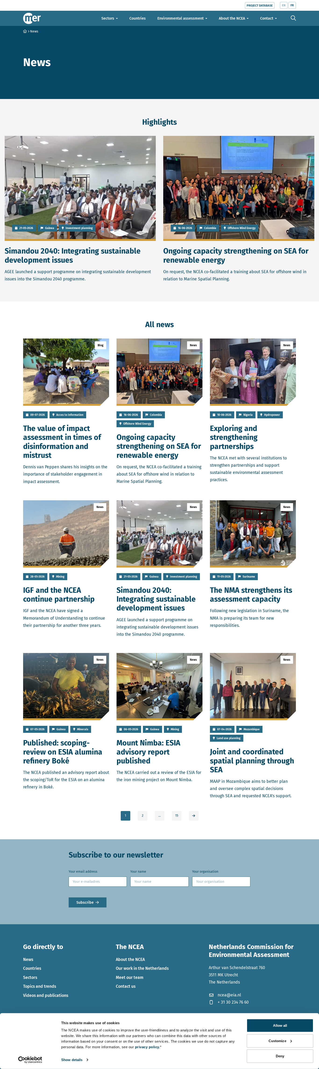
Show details (71, 1060)
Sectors (30, 977)
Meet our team (129, 977)
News (28, 959)
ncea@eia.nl (229, 995)
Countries (32, 968)
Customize (277, 1041)
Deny (280, 1056)
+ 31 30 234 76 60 (233, 1002)
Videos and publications (45, 995)
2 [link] (142, 816)
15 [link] (176, 816)
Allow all (280, 1025)
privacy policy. (147, 1047)
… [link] (159, 816)
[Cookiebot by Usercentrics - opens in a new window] (30, 1059)
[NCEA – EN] (32, 18)
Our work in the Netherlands (142, 968)
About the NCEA (130, 959)
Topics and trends (39, 986)
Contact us (125, 986)
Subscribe (85, 902)
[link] (193, 816)
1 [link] (125, 816)
